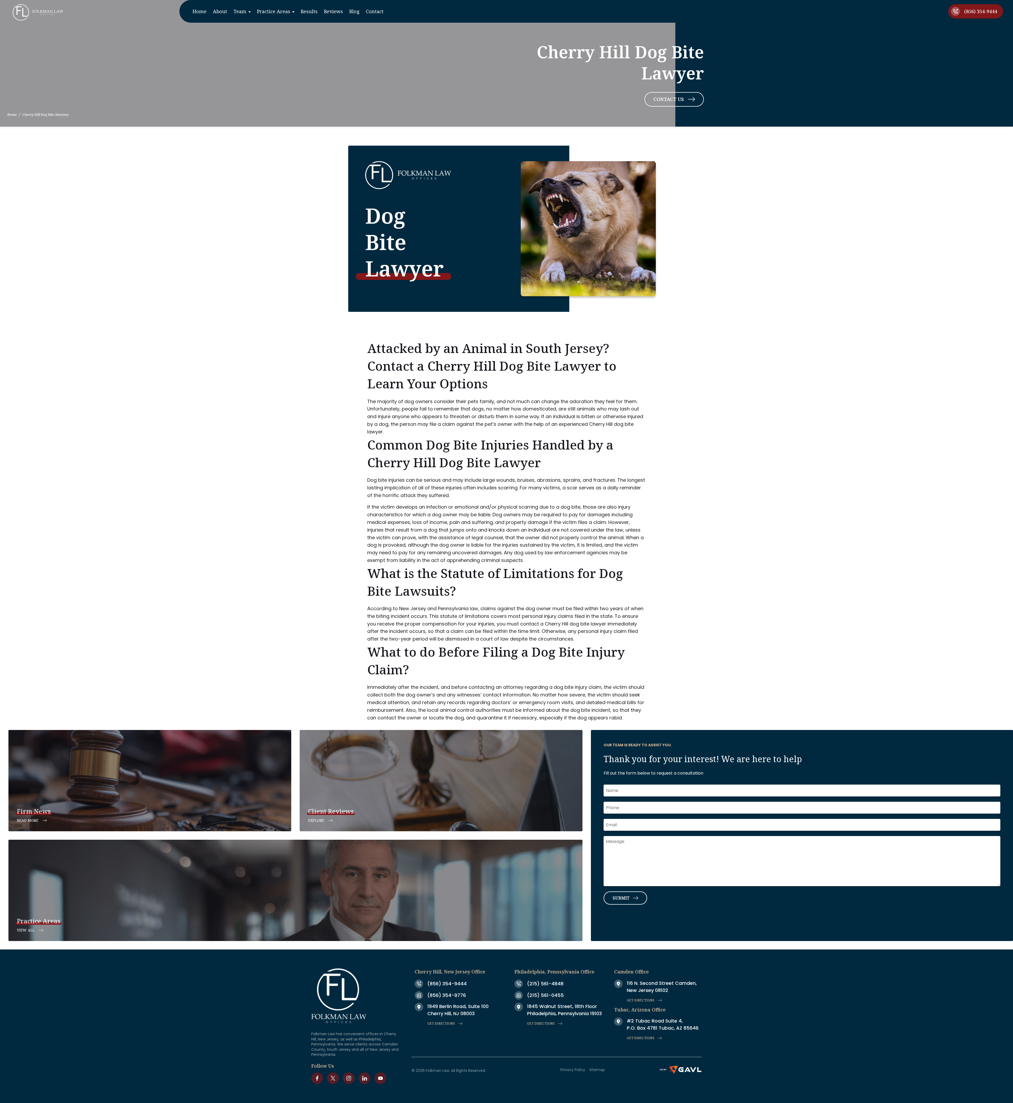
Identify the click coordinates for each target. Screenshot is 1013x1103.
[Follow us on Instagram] (349, 1078)
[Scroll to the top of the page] (22, 1076)
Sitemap (597, 1069)
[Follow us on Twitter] (333, 1078)
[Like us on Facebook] (317, 1078)
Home (12, 114)
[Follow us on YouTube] (380, 1078)
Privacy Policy (572, 1069)
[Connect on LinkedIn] (364, 1078)
